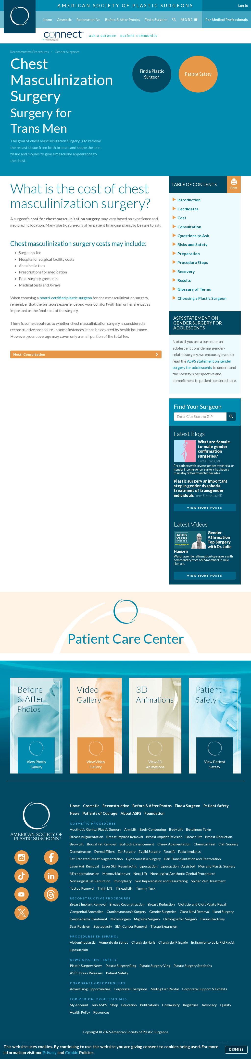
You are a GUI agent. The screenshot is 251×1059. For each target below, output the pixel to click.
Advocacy (209, 1005)
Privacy (50, 1052)
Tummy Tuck (145, 888)
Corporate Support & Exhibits (204, 989)
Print (233, 188)
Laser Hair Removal (84, 866)
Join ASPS (99, 1005)
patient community (139, 35)
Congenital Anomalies (86, 912)
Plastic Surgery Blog (121, 966)
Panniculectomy (212, 919)
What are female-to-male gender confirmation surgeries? (214, 451)
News (74, 813)
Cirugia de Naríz (143, 942)
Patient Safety (216, 805)
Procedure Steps (192, 262)
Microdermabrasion (84, 873)
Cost (181, 217)
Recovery (186, 271)
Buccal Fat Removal (101, 844)
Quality (225, 1005)
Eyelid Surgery (150, 851)
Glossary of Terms (194, 289)
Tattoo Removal (82, 888)
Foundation (154, 813)
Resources (101, 1012)
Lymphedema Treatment (88, 919)
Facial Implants (189, 851)
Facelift (169, 851)
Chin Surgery (228, 844)
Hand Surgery (223, 912)
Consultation (189, 226)
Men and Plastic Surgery (216, 866)
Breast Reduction (218, 837)
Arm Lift (130, 829)
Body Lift (176, 829)
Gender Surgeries (67, 52)
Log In (243, 5)
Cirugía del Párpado (173, 942)
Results (184, 280)
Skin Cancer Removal (131, 926)
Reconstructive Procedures (29, 52)
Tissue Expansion (163, 926)
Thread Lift (124, 888)
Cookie (71, 1052)
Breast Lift (194, 837)
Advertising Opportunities (90, 989)
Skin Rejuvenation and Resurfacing (161, 881)
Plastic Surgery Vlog (154, 966)
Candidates (188, 208)
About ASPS (131, 813)
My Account (79, 1005)
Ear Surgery (127, 851)
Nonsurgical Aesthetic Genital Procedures (183, 873)
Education (129, 1005)
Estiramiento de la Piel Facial (212, 942)
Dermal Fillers (104, 851)
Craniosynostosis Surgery (126, 912)
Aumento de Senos (113, 942)
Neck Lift (140, 873)
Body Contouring (153, 829)
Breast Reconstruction (127, 904)
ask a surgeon (103, 35)
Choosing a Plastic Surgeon (201, 298)
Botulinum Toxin (198, 829)
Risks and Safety (192, 244)
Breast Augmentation (86, 837)
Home (47, 19)
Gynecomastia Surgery (143, 859)
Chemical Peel (204, 844)
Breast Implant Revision (164, 837)
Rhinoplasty (122, 881)
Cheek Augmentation (173, 844)
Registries (191, 1005)
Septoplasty (102, 926)
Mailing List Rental (165, 989)
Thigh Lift (104, 888)
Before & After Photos (122, 19)
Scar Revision (80, 926)
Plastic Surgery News (86, 966)
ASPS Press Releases (86, 973)
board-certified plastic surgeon (65, 297)
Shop (114, 1005)
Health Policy (80, 1012)
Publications (149, 1005)
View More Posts (204, 507)
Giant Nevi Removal (195, 912)
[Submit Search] (231, 416)
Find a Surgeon (156, 19)
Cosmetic (64, 19)
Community (171, 1005)
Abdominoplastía (83, 942)
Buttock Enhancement (137, 844)
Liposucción (79, 950)
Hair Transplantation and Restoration (192, 859)
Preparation (188, 253)
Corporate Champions (131, 989)
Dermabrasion (80, 851)
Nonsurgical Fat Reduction (90, 881)
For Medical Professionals (226, 19)
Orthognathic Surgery (180, 919)
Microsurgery (121, 919)
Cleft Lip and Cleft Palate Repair (202, 904)
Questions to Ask (193, 235)
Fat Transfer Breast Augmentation (96, 859)
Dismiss (236, 1049)
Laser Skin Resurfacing (119, 866)
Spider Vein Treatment (208, 881)
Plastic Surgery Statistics (193, 966)
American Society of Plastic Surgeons (125, 5)
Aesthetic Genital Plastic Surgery (95, 829)
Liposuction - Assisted (178, 866)
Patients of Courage (100, 813)
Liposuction (149, 866)
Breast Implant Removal (124, 837)
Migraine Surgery (147, 919)
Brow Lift (77, 844)
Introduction (189, 199)
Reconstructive (88, 19)
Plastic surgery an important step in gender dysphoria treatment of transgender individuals (200, 488)
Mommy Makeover (116, 873)
